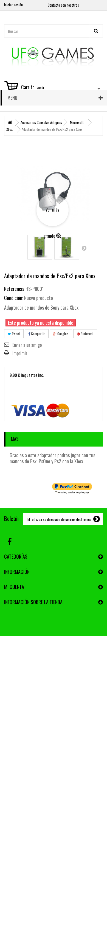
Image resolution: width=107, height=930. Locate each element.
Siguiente (84, 248)
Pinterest (87, 333)
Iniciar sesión (13, 4)
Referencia (14, 289)
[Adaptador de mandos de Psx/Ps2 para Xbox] (40, 247)
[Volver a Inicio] (10, 122)
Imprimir (19, 353)
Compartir (37, 333)
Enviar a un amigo (27, 345)
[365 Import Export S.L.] (53, 55)
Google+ (63, 333)
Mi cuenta (14, 586)
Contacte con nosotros (63, 5)
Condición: (13, 298)
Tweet (15, 333)
